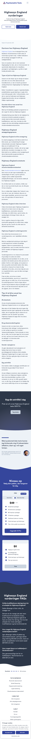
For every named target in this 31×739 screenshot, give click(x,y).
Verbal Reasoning (15, 683)
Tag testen (15, 412)
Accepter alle (8, 732)
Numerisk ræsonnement (15, 681)
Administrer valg (15, 736)
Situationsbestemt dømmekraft (15, 691)
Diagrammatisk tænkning (15, 686)
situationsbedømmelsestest (13, 170)
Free (15, 566)
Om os (15, 714)
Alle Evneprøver (15, 699)
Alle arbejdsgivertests (15, 701)
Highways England (7, 51)
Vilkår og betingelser (15, 719)
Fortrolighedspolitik (15, 717)
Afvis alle (22, 732)
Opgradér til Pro (15, 531)
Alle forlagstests (15, 704)
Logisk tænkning (15, 688)
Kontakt (15, 711)
